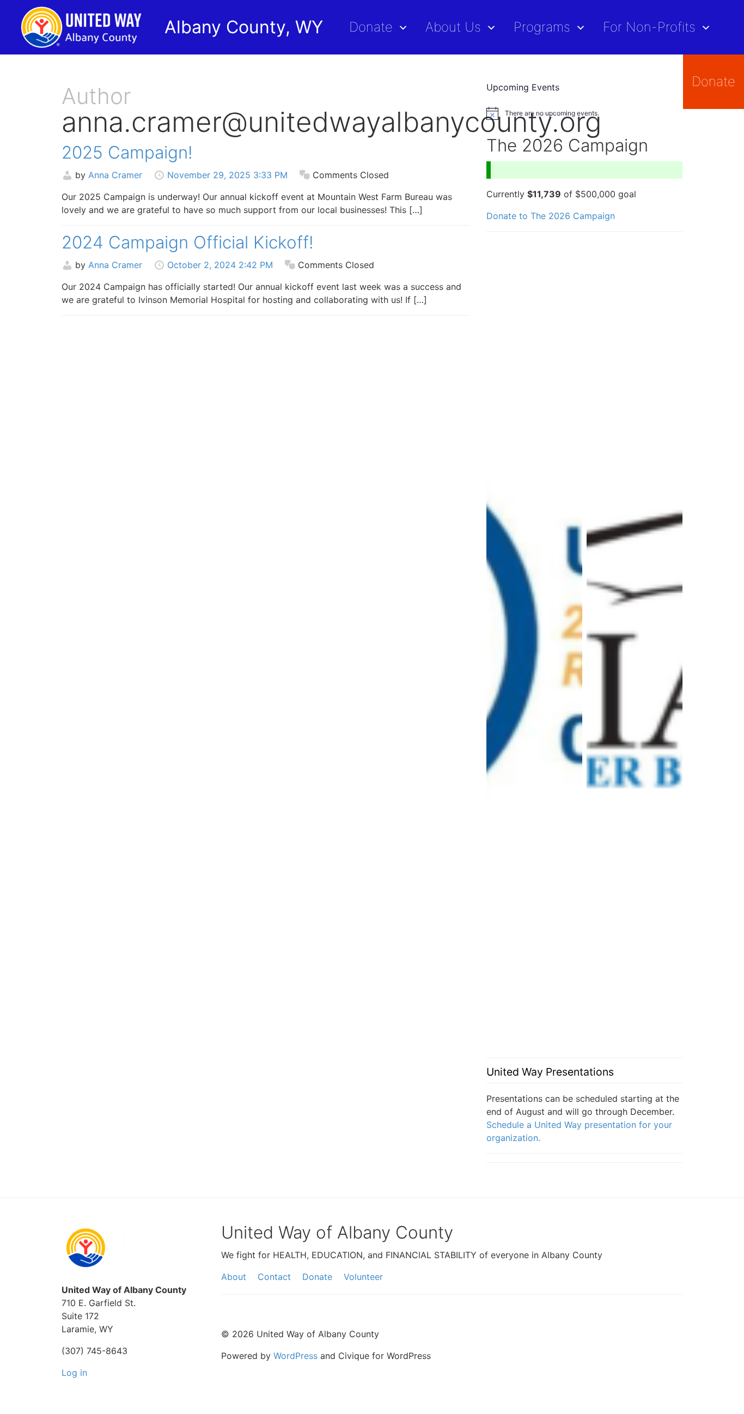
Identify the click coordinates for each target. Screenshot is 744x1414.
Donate (371, 27)
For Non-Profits (649, 27)
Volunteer (363, 1276)
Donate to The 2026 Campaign (550, 215)
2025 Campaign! (127, 152)
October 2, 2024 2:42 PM (220, 264)
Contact (274, 1276)
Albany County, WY (243, 27)
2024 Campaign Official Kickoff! (188, 242)
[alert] (584, 113)
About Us (453, 27)
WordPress (295, 1355)
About (233, 1276)
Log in (74, 1372)
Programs (542, 27)
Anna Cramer (115, 174)
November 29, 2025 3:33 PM (227, 174)
